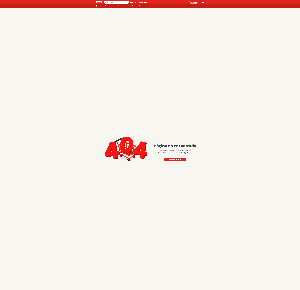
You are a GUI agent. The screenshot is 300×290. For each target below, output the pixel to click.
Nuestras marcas (110, 6)
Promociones (122, 6)
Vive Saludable (132, 6)
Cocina (141, 6)
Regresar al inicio (175, 159)
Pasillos (100, 6)
